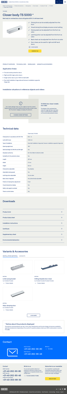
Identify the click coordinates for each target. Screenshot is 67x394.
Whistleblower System (24, 391)
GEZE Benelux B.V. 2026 (14, 391)
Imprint (61, 391)
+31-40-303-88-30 (12, 380)
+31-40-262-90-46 (33, 354)
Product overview (9, 64)
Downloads (31, 64)
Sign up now (52, 378)
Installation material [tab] (10, 256)
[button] (57, 389)
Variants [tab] (22, 256)
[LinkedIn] (60, 389)
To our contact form (32, 375)
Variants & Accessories (44, 64)
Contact (5, 366)
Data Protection (45, 391)
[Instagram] (62, 389)
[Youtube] (65, 389)
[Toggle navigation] (65, 2)
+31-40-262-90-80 (33, 349)
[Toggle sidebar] (61, 2)
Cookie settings (52, 391)
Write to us (27, 366)
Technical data (21, 64)
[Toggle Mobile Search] (57, 2)
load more (33, 315)
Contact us (35, 51)
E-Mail (8, 329)
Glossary (58, 391)
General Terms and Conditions (35, 391)
